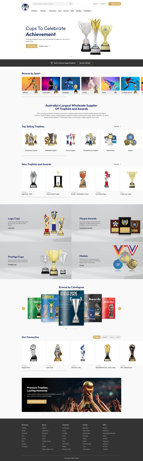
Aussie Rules (45, 430)
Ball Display (86, 428)
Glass (63, 441)
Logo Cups (11, 228)
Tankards (105, 449)
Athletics (44, 428)
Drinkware (105, 430)
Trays (84, 446)
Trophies (96, 337)
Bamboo (105, 428)
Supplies (79, 11)
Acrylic (64, 430)
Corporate (52, 11)
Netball (44, 446)
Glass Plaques (65, 444)
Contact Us (103, 3)
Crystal (64, 438)
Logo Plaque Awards (86, 228)
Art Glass (64, 433)
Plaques (64, 446)
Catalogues (87, 11)
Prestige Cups (12, 264)
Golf (43, 444)
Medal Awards (86, 433)
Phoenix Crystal (66, 449)
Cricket (44, 436)
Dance (43, 438)
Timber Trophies (87, 444)
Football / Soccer (46, 441)
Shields (84, 441)
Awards (66, 11)
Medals (82, 265)
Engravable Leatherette (109, 433)
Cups (59, 11)
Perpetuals (85, 436)
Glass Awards (86, 430)
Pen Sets (105, 446)
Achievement (65, 428)
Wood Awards (86, 449)
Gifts (72, 11)
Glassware (105, 441)
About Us (95, 3)
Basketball (44, 433)
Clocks (64, 436)
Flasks (104, 436)
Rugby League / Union (47, 449)
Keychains (105, 444)
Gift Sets (105, 438)
